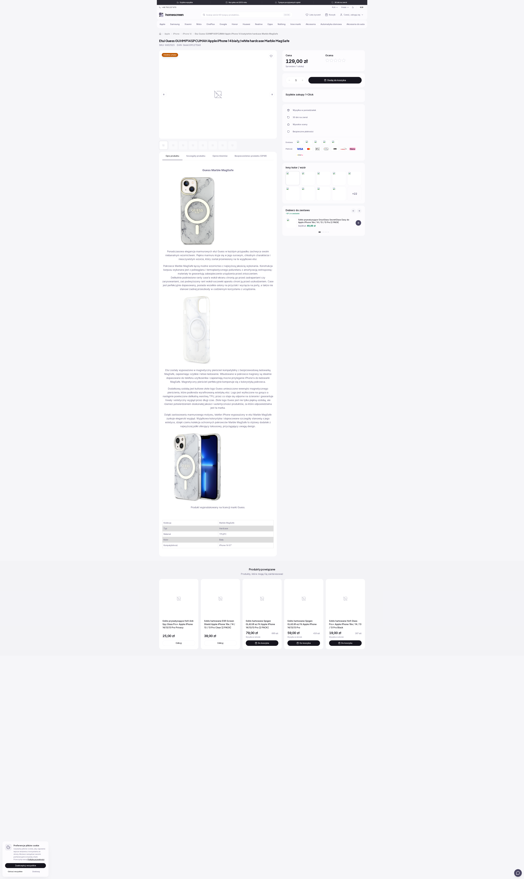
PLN (333, 7)
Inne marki (295, 24)
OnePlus (210, 24)
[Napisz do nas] (518, 873)
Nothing (281, 24)
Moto (199, 24)
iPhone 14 (187, 34)
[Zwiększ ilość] (302, 80)
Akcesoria (311, 24)
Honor (235, 24)
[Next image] (272, 94)
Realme (258, 24)
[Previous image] (164, 94)
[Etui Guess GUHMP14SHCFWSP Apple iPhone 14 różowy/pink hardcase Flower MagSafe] (355, 178)
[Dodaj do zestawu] (358, 223)
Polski (343, 7)
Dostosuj (36, 871)
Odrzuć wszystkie (15, 871)
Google (223, 24)
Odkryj (179, 643)
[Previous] (353, 210)
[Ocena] (335, 60)
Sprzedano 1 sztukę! (301, 66)
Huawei (246, 24)
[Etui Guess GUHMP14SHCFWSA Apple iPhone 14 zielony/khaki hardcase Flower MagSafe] (308, 178)
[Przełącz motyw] (353, 7)
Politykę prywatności (36, 859)
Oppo (270, 24)
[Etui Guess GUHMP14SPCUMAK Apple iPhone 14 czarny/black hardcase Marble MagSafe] (339, 194)
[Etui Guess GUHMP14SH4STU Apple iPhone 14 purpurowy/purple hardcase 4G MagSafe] (293, 194)
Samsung (175, 24)
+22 (354, 193)
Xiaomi (188, 24)
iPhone (176, 34)
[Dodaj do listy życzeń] (271, 56)
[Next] (359, 210)
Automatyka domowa (331, 24)
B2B (361, 7)
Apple (162, 24)
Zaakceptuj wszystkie (25, 865)
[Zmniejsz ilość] (289, 80)
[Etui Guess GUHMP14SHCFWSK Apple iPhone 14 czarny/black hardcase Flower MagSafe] (324, 178)
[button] (218, 94)
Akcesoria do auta (356, 24)
